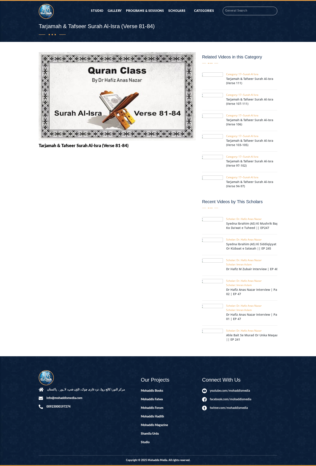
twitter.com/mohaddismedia (229, 408)
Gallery (115, 10)
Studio (97, 10)
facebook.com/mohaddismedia (230, 399)
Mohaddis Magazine (154, 425)
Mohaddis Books (152, 390)
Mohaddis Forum (152, 408)
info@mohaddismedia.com (64, 398)
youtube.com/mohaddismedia (230, 390)
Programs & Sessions (145, 10)
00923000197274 (58, 406)
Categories (204, 10)
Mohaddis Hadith (152, 416)
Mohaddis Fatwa (152, 399)
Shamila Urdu (150, 433)
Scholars (177, 10)
